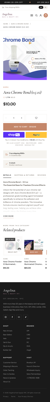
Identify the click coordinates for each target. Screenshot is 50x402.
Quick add (34, 252)
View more (8, 216)
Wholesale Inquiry (33, 370)
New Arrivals (7, 331)
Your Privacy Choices (25, 396)
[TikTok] (25, 317)
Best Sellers (7, 335)
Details (7, 175)
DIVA (28, 346)
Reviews (42, 175)
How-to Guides (9, 374)
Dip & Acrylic (8, 346)
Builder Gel (7, 350)
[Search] (36, 15)
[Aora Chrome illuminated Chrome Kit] (33, 246)
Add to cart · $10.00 (25, 127)
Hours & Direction (33, 366)
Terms (13, 396)
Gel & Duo (7, 342)
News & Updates (9, 378)
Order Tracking (8, 370)
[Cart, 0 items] (46, 15)
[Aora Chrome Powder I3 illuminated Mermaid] (12, 246)
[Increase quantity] (21, 118)
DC (28, 342)
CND (28, 335)
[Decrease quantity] (6, 118)
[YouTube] (19, 317)
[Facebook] (12, 317)
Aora (6, 87)
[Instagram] (5, 317)
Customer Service (10, 362)
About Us (6, 382)
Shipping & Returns (24, 175)
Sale (4, 338)
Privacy (5, 396)
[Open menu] (31, 15)
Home (5, 24)
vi (45, 7)
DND (28, 338)
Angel (29, 350)
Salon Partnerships (34, 374)
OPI (28, 331)
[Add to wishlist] (36, 118)
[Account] (40, 15)
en (41, 7)
